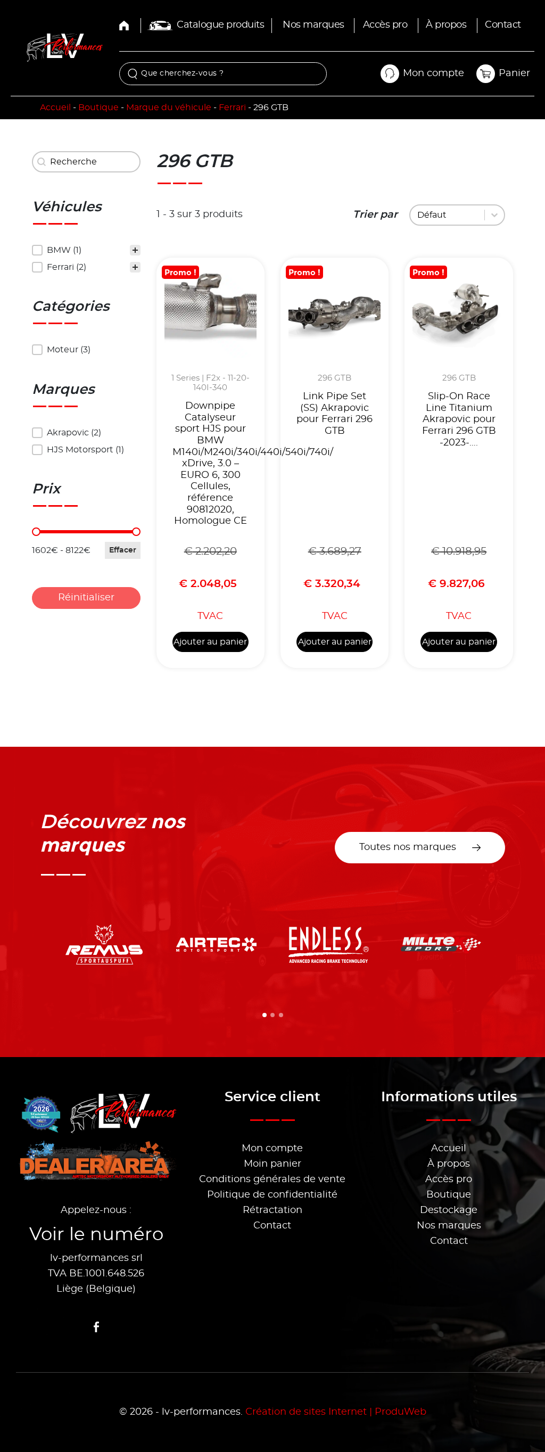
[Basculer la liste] (494, 215)
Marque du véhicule (168, 107)
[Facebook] (96, 1327)
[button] (86, 250)
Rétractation (272, 1210)
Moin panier (272, 1164)
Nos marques (313, 25)
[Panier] (485, 73)
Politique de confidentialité (272, 1195)
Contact (503, 25)
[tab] (264, 1015)
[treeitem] (86, 250)
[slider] (36, 531)
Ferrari (232, 107)
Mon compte (272, 1148)
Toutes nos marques (407, 847)
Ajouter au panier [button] (210, 642)
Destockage (448, 1210)
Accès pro (385, 25)
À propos (446, 25)
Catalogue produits (220, 25)
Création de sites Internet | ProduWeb (335, 1412)
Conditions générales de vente (272, 1179)
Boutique (98, 107)
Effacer (122, 550)
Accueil (55, 107)
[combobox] (448, 215)
